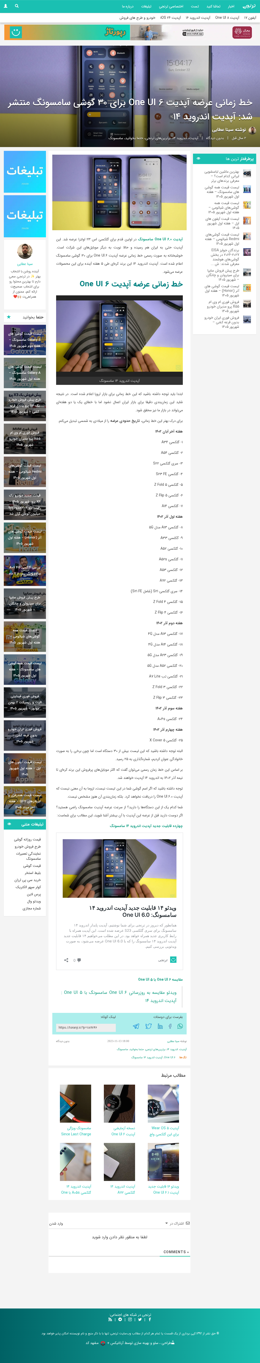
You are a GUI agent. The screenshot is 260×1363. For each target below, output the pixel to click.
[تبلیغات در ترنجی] (67, 32)
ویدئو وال (34, 901)
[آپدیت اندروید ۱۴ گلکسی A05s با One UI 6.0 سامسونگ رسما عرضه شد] (62, 1161)
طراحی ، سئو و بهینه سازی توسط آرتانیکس (140, 1343)
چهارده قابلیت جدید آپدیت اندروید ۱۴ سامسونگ (146, 826)
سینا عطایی (223, 129)
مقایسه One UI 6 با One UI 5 (160, 979)
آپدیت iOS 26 (170, 18)
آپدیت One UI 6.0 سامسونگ (160, 239)
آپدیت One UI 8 (227, 18)
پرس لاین (34, 894)
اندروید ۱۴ (180, 138)
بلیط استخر (33, 873)
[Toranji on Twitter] (139, 1320)
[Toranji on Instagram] (129, 1320)
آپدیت (193, 138)
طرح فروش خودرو (28, 846)
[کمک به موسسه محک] (193, 32)
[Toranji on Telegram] (120, 1320)
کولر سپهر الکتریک (28, 887)
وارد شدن (56, 1223)
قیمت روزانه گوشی (27, 839)
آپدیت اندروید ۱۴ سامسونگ (146, 1057)
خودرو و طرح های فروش (137, 18)
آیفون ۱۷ (250, 18)
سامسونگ (116, 138)
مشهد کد (92, 1343)
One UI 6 (169, 1057)
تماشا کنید (213, 6)
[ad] (25, 172)
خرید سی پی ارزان (27, 880)
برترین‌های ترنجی (158, 138)
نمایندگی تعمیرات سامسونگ (28, 856)
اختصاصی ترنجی (171, 6)
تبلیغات (146, 6)
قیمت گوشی (32, 866)
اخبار (231, 6)
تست (195, 6)
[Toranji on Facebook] (149, 1320)
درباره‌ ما (128, 6)
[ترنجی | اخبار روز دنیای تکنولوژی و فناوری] (249, 6)
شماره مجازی (32, 908)
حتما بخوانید (134, 138)
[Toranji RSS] (110, 1320)
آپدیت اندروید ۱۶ (198, 18)
